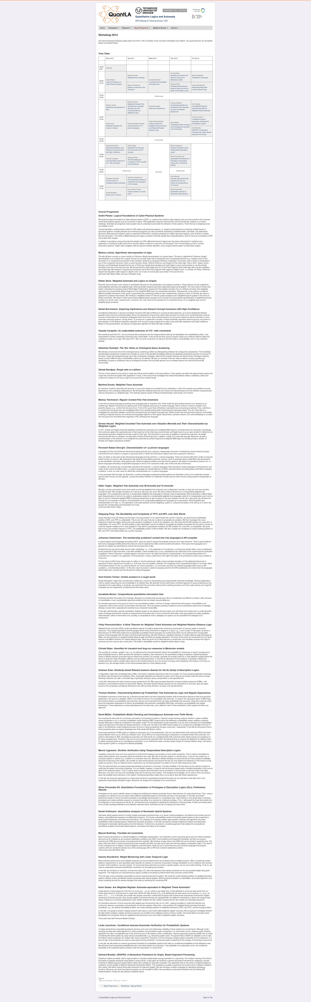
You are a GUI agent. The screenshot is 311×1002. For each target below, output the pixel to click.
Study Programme (141, 28)
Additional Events (159, 28)
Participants (112, 28)
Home (102, 28)
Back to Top (208, 997)
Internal (174, 28)
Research (126, 28)
